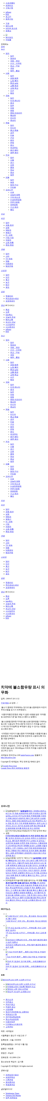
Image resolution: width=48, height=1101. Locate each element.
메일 (7, 703)
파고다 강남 (10, 322)
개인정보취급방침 (13, 1017)
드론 (7, 312)
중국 (12, 103)
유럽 (12, 111)
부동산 (8, 233)
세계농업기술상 (12, 1075)
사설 (12, 192)
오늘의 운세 (10, 317)
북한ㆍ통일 (15, 71)
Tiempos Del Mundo (13, 1096)
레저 (12, 140)
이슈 (3, 214)
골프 (7, 287)
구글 (7, 23)
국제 (7, 96)
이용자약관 (10, 1022)
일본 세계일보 (11, 1098)
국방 (12, 68)
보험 (7, 228)
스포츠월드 (10, 3)
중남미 (13, 120)
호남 (12, 172)
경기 (12, 163)
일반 (12, 56)
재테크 (8, 230)
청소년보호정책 (12, 1019)
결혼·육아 (14, 153)
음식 (12, 145)
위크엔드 (14, 148)
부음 (12, 182)
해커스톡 (9, 320)
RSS (7, 14)
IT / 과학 (9, 235)
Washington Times (12, 1093)
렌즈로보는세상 (12, 299)
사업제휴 (9, 1009)
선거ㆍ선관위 (15, 63)
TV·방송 (9, 259)
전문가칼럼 (15, 202)
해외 (12, 93)
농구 (7, 282)
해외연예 (9, 266)
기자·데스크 (15, 197)
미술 (12, 135)
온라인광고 (10, 1005)
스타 (7, 256)
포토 (3, 292)
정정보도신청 (11, 1014)
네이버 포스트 (11, 28)
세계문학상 (10, 1077)
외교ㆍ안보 (15, 66)
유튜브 (8, 31)
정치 (7, 54)
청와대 (13, 58)
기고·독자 (14, 207)
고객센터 (9, 1027)
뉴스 (3, 49)
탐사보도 (9, 37)
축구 (7, 280)
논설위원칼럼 (15, 200)
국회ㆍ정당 (15, 61)
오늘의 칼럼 (15, 195)
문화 (7, 123)
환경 (7, 310)
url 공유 (12, 703)
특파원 (13, 115)
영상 (3, 305)
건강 (12, 138)
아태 (12, 108)
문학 (12, 143)
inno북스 (9, 315)
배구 (7, 285)
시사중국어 (10, 327)
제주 (12, 175)
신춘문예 (9, 1080)
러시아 (13, 118)
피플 (7, 177)
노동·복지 (14, 81)
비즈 (3, 218)
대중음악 (9, 264)
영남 (12, 170)
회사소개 (9, 1000)
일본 (12, 106)
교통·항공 (14, 86)
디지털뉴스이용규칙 (14, 1024)
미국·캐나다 (15, 101)
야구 (7, 277)
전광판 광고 (10, 1007)
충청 (12, 168)
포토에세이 (10, 301)
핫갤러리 (9, 296)
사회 (7, 73)
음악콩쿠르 (10, 1082)
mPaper (8, 12)
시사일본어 (10, 325)
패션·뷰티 (14, 150)
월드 (12, 210)
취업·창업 (10, 245)
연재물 (8, 40)
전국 (7, 155)
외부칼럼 (14, 205)
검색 (3, 47)
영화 (7, 261)
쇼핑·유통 (10, 243)
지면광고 (9, 1002)
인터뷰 (13, 187)
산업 (7, 524)
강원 (12, 165)
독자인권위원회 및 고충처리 (17, 1012)
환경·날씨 (14, 83)
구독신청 (9, 8)
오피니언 (9, 190)
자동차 (8, 240)
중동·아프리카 (16, 113)
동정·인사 (14, 185)
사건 (12, 91)
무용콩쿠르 (10, 1085)
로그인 (8, 17)
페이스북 (9, 26)
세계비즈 (9, 5)
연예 (3, 249)
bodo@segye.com (27, 755)
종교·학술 (14, 130)
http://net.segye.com (8, 758)
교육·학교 (14, 88)
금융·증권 (10, 225)
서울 (12, 160)
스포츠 (4, 271)
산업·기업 (10, 238)
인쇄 (3, 703)
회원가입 (9, 19)
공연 (12, 133)
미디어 (13, 128)
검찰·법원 (14, 78)
